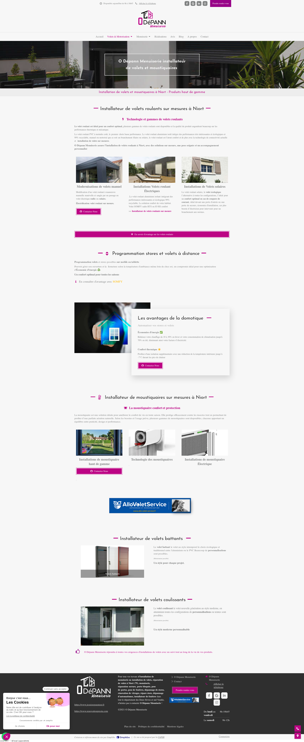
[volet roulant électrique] (152, 170)
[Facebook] (187, 3)
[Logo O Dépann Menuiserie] (152, 28)
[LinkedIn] (199, 3)
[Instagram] (205, 3)
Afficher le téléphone (147, 3)
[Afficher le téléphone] (297, 728)
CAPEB (161, 737)
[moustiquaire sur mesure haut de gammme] (99, 443)
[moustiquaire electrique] (205, 443)
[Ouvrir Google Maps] (297, 736)
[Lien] (152, 507)
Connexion (224, 736)
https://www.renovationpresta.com (91, 711)
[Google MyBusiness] (193, 3)
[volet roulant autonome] (205, 170)
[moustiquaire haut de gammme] (152, 443)
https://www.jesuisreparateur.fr (89, 704)
